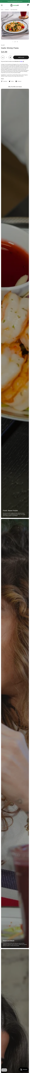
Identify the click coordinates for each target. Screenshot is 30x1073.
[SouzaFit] (14, 5)
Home (2, 9)
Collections (7, 9)
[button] (27, 5)
